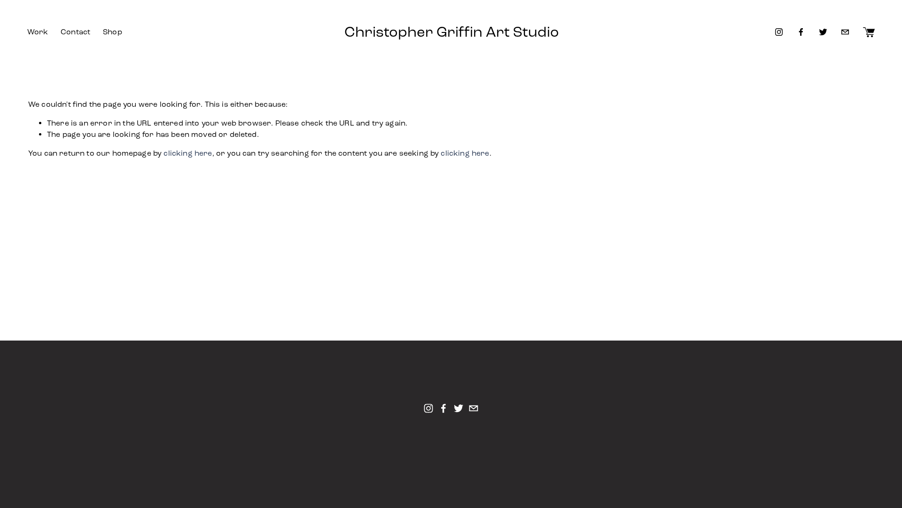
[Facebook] (801, 32)
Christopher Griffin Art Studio (451, 32)
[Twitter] (823, 32)
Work (37, 31)
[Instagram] (779, 32)
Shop (112, 31)
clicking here (187, 153)
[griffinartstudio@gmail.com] (845, 32)
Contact (75, 31)
